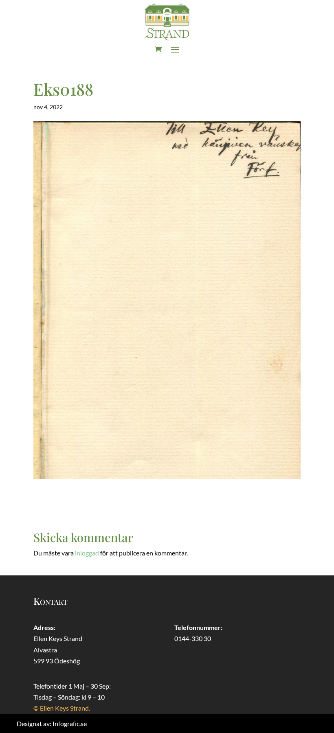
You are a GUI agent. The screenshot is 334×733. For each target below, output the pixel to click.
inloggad (87, 553)
